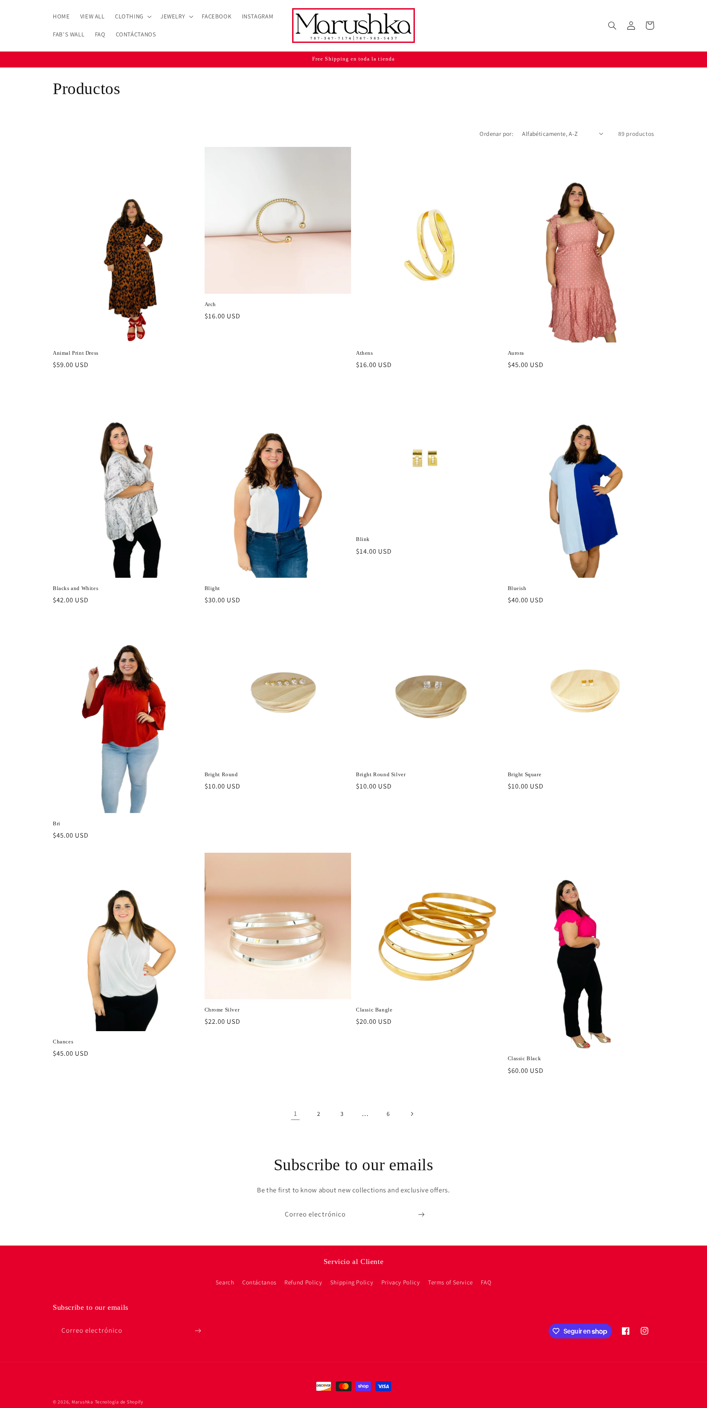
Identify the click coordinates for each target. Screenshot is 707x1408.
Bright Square (525, 774)
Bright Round (221, 774)
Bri (57, 823)
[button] (132, 16)
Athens (364, 353)
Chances (63, 1042)
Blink (363, 539)
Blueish (517, 588)
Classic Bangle (374, 1010)
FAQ (486, 1282)
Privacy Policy (400, 1282)
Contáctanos (259, 1282)
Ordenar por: (496, 133)
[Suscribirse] (421, 1214)
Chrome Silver (222, 1010)
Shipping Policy (351, 1282)
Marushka (82, 1402)
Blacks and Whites (75, 588)
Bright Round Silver (380, 774)
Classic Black (524, 1058)
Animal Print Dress (76, 353)
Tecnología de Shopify (119, 1402)
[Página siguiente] (411, 1113)
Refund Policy (303, 1282)
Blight (213, 588)
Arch (210, 304)
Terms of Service (450, 1282)
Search (225, 1282)
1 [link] (295, 1113)
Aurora (516, 353)
